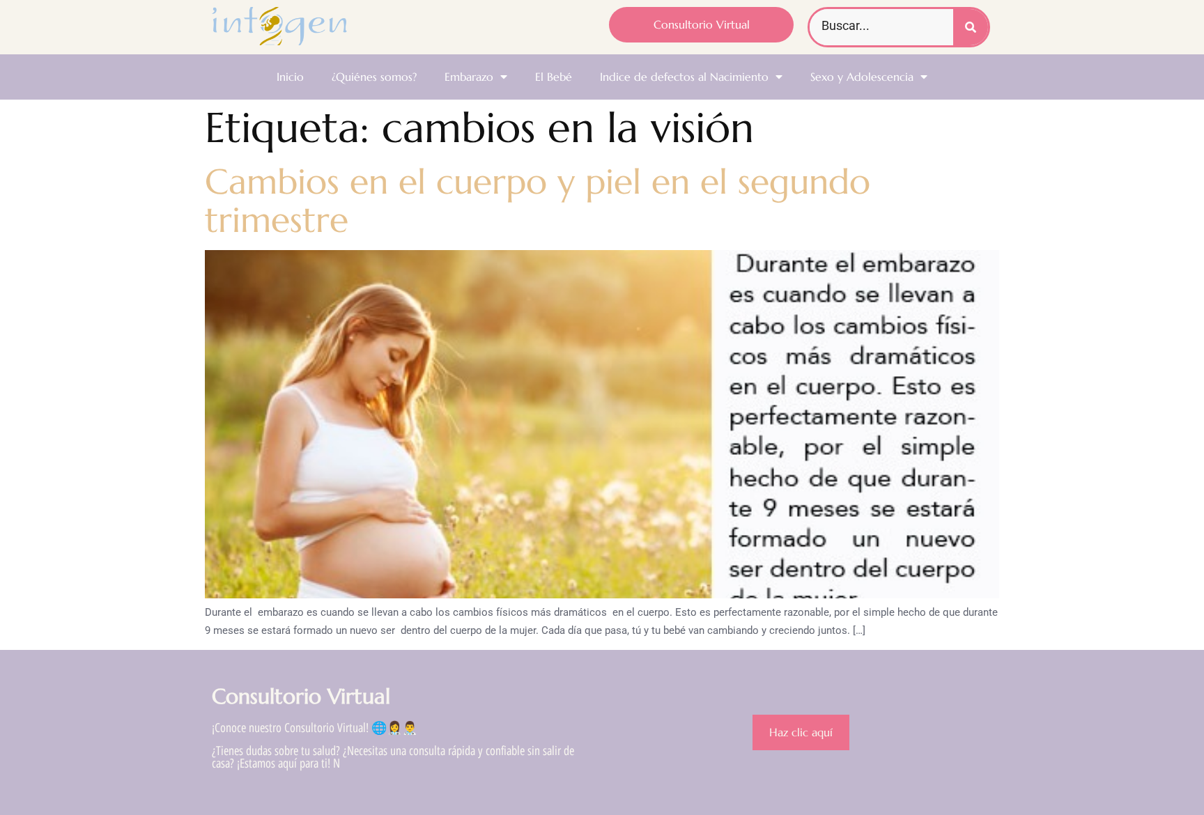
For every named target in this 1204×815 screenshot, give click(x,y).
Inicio (290, 77)
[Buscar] (970, 27)
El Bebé (553, 77)
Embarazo (469, 77)
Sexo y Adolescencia (861, 77)
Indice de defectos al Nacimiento (684, 77)
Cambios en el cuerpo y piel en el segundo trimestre (537, 201)
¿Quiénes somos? (374, 77)
